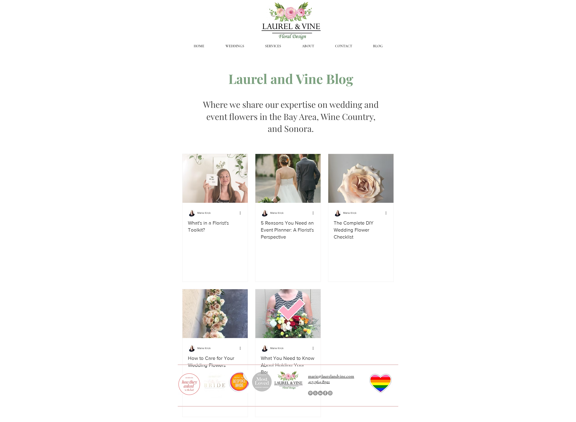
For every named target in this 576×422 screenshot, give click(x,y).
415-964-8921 (319, 381)
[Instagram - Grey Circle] (330, 393)
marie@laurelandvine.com (331, 376)
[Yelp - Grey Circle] (315, 393)
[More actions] (241, 213)
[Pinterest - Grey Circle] (310, 393)
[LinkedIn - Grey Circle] (320, 393)
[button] (234, 46)
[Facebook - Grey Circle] (325, 393)
